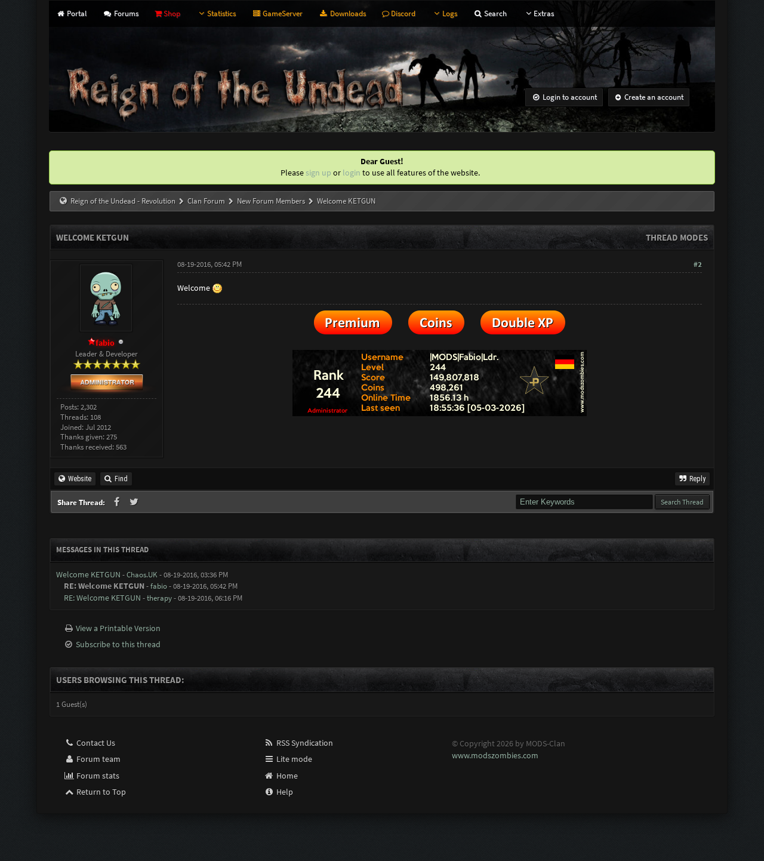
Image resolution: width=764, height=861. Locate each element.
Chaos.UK (142, 575)
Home (286, 775)
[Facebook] (117, 502)
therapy (159, 598)
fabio (158, 586)
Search (494, 13)
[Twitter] (134, 502)
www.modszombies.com (495, 755)
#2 (698, 264)
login (352, 172)
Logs (449, 13)
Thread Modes (677, 237)
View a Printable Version (118, 628)
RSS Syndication (304, 742)
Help (284, 791)
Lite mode (293, 759)
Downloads (346, 13)
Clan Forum (206, 201)
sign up (318, 172)
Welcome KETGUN (88, 574)
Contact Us (95, 742)
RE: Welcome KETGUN (102, 597)
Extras (544, 13)
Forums (125, 13)
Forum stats (97, 775)
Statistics (221, 13)
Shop (171, 13)
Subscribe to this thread (118, 644)
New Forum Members (271, 201)
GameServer (282, 13)
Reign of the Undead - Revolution (122, 201)
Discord (402, 13)
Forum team (98, 759)
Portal (76, 13)
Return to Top (100, 791)
